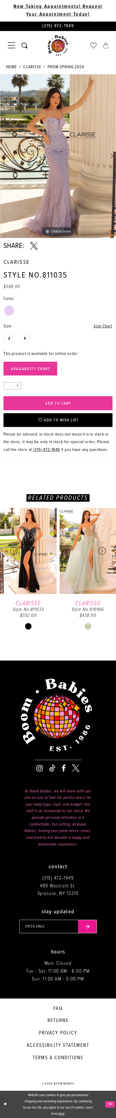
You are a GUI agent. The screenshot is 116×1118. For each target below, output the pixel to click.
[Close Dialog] (5, 1104)
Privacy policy (58, 1033)
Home (11, 67)
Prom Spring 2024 (65, 67)
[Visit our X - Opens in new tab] (76, 768)
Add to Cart (58, 403)
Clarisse (32, 67)
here (61, 1114)
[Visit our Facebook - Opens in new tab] (64, 768)
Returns (57, 1020)
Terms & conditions (58, 1058)
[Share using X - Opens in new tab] (34, 246)
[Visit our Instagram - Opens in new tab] (39, 768)
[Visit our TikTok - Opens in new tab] (52, 768)
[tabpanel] (58, 156)
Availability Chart (30, 369)
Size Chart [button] (103, 326)
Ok (110, 1104)
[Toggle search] (25, 46)
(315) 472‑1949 (46, 450)
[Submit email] (87, 926)
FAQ (57, 1008)
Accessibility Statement (58, 1045)
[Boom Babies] (58, 45)
